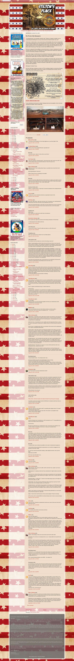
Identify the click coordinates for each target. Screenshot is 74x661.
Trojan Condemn (16, 163)
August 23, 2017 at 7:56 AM (33, 183)
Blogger (43, 656)
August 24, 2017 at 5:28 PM (33, 462)
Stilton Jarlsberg (31, 166)
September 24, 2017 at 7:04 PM (34, 603)
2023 (13, 133)
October (14, 147)
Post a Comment (30, 605)
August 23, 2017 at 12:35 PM (33, 304)
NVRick (29, 514)
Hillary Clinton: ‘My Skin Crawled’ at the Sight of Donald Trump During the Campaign (43, 398)
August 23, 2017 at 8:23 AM (33, 196)
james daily (30, 265)
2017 (13, 142)
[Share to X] (45, 134)
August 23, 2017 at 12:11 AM (33, 142)
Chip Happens (15, 175)
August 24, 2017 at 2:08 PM (33, 440)
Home (44, 610)
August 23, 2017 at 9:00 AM (33, 229)
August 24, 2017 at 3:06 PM (33, 456)
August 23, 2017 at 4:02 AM (33, 155)
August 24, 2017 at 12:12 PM (33, 391)
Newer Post (29, 610)
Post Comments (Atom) (35, 612)
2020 (13, 138)
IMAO (12, 213)
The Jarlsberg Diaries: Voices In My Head (17, 168)
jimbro (29, 500)
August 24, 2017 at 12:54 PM (33, 413)
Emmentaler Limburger (32, 218)
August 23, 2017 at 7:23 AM (33, 163)
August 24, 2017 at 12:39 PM (33, 403)
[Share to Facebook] (46, 134)
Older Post (60, 610)
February (14, 185)
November (15, 145)
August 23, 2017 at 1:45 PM (33, 311)
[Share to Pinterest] (47, 134)
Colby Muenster (31, 278)
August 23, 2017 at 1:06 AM (33, 149)
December (15, 144)
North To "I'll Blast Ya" (17, 170)
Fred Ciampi (30, 159)
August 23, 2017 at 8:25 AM (33, 207)
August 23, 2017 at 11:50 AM (33, 275)
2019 (13, 139)
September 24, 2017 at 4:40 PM (34, 589)
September (15, 148)
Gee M (29, 575)
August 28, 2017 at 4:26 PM (33, 571)
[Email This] (43, 134)
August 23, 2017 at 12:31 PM (33, 295)
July (14, 177)
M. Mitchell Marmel (32, 146)
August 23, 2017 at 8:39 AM (33, 214)
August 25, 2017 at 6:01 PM (33, 529)
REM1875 (30, 307)
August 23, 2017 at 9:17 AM (33, 236)
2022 (13, 135)
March (14, 183)
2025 (13, 130)
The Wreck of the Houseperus (16, 157)
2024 (13, 132)
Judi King (30, 508)
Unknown (30, 459)
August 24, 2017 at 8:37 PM (33, 497)
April (14, 182)
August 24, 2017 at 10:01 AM (33, 372)
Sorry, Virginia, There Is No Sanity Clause (18, 166)
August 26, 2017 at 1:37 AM (33, 558)
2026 (13, 129)
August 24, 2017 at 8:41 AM (33, 352)
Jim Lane (30, 193)
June (14, 294)
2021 (13, 136)
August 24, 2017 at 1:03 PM (33, 428)
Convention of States (14, 212)
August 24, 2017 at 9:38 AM (33, 365)
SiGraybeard (30, 369)
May (14, 180)
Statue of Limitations (16, 174)
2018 (13, 141)
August (14, 150)
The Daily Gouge (14, 216)
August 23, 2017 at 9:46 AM (33, 262)
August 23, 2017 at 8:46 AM (33, 223)
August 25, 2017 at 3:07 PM (33, 511)
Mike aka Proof (31, 139)
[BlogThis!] (44, 134)
